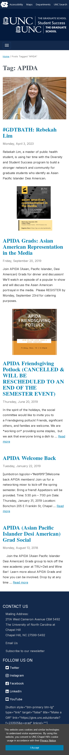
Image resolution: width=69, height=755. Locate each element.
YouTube (15, 699)
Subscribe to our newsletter (25, 651)
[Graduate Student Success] (34, 20)
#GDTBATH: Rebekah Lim (30, 132)
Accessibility (16, 4)
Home (6, 56)
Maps (29, 4)
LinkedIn (15, 691)
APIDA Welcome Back (29, 458)
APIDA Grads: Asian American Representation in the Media (33, 246)
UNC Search (60, 4)
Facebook (16, 683)
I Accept (34, 747)
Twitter (14, 668)
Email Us (12, 643)
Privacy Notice (48, 740)
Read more (20, 582)
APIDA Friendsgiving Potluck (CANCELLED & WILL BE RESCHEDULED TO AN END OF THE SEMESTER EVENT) (33, 378)
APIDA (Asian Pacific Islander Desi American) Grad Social (32, 533)
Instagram (16, 675)
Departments (43, 4)
